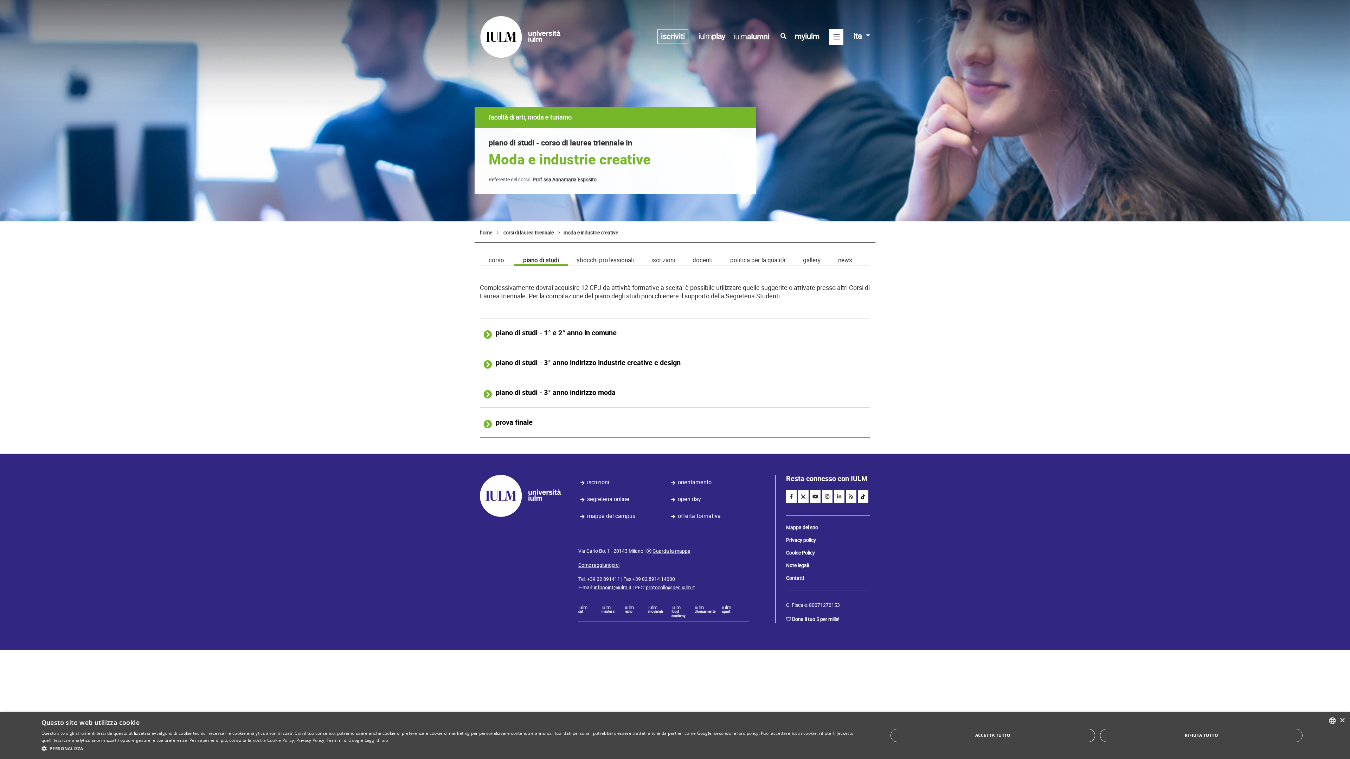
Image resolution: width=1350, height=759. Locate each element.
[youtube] (815, 496)
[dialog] (675, 735)
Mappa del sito (802, 527)
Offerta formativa (699, 516)
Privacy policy (801, 540)
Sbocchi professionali (605, 260)
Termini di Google (345, 740)
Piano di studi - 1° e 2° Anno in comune (556, 333)
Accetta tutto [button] (993, 735)
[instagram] (827, 496)
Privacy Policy (310, 740)
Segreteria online (608, 499)
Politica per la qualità (757, 260)
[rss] (851, 496)
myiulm (807, 36)
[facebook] (791, 496)
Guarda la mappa (671, 550)
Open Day (689, 499)
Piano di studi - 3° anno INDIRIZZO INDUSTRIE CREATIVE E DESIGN (588, 363)
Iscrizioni (663, 260)
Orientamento (695, 482)
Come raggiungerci (598, 565)
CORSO (496, 260)
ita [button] (859, 36)
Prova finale (514, 422)
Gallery (812, 260)
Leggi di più (376, 740)
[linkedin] (839, 496)
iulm (582, 609)
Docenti (703, 260)
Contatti (795, 578)
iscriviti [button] (673, 36)
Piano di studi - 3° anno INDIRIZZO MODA (556, 393)
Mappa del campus (611, 516)
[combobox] (1332, 720)
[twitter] (803, 496)
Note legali (797, 565)
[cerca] (783, 36)
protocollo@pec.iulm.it (670, 587)
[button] (452, 749)
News (845, 260)
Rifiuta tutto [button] (1201, 735)
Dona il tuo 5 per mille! (816, 619)
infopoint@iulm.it (612, 587)
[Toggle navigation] (836, 37)
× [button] (1342, 720)
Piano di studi (541, 260)
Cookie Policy (800, 552)
